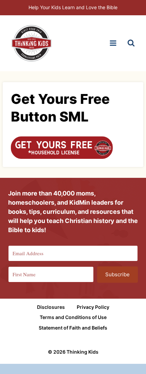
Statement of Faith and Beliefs (73, 328)
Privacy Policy (93, 307)
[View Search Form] (131, 43)
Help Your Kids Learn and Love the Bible (73, 7)
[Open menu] (113, 43)
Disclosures (51, 307)
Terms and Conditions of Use (73, 317)
